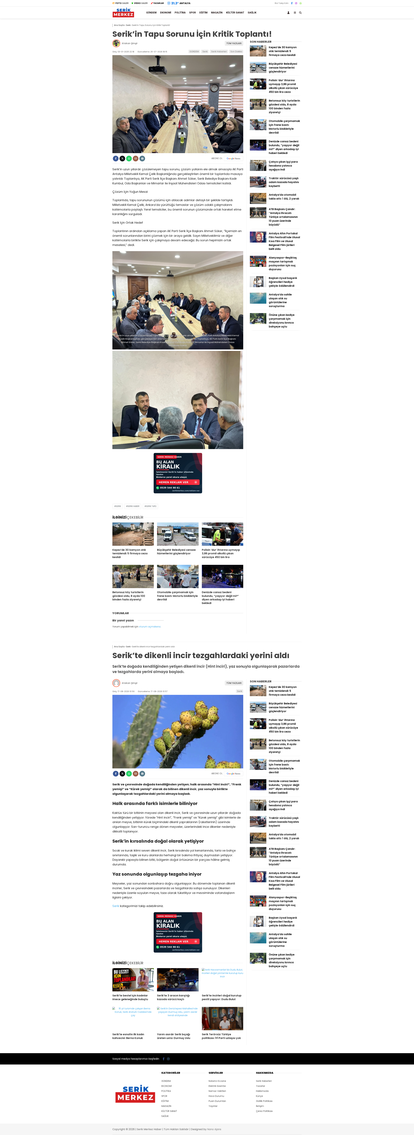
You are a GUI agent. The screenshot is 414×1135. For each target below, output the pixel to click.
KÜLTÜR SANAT (235, 12)
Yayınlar (213, 1106)
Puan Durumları (217, 1101)
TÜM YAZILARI (234, 43)
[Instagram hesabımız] (296, 3)
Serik (204, 51)
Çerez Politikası (264, 1111)
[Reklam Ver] (178, 492)
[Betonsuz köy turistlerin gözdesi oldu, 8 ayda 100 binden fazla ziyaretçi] (133, 576)
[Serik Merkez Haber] (123, 17)
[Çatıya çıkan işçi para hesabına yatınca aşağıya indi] (258, 170)
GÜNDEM (151, 12)
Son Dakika (236, 51)
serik (118, 506)
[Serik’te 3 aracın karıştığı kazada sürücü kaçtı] (177, 979)
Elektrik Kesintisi (217, 1086)
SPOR (192, 12)
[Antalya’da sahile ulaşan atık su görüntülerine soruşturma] (258, 302)
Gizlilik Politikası (264, 1101)
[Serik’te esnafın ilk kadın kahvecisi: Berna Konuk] (133, 1018)
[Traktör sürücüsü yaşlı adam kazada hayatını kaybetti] (258, 186)
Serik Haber (133, 506)
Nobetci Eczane (217, 1081)
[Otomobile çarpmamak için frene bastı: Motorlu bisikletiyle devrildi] (177, 576)
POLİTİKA (180, 12)
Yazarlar (260, 1086)
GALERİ (122, 3)
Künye (259, 1096)
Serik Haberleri (219, 51)
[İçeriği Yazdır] (142, 158)
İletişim (260, 1106)
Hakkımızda (262, 1091)
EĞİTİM (203, 12)
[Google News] (233, 158)
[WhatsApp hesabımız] (301, 3)
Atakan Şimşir (130, 43)
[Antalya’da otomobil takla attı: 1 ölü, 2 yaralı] (258, 203)
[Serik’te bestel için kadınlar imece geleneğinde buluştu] (133, 979)
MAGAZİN (217, 12)
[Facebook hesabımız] (292, 3)
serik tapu (151, 506)
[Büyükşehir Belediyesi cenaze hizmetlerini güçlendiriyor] (177, 534)
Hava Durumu (216, 1096)
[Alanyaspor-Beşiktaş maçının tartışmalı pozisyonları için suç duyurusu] (258, 266)
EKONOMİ (165, 12)
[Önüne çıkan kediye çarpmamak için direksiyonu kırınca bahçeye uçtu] (258, 323)
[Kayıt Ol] (289, 13)
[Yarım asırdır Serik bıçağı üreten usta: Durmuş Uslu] (177, 1018)
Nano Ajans (214, 1129)
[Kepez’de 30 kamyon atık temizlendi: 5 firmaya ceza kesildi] (133, 534)
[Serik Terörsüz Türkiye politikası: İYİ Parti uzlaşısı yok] (222, 1018)
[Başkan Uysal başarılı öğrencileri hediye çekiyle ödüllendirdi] (258, 286)
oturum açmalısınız (150, 626)
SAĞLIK (252, 12)
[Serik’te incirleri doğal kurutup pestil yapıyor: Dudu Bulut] (222, 979)
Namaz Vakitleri (217, 1091)
